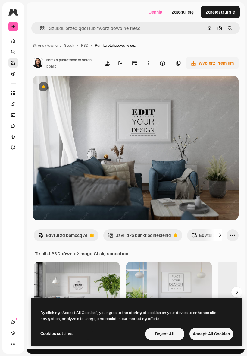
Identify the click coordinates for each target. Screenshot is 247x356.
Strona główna (45, 45)
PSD (84, 45)
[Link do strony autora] (38, 63)
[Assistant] (13, 147)
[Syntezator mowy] (13, 136)
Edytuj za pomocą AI (62, 237)
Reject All (164, 333)
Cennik (156, 12)
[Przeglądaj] (13, 73)
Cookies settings (56, 333)
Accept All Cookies (211, 333)
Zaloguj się (183, 12)
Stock (69, 45)
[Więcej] (13, 344)
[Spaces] (13, 104)
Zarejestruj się (220, 12)
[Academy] (13, 333)
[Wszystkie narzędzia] (13, 93)
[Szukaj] (13, 52)
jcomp (51, 66)
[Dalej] (219, 235)
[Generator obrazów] (13, 115)
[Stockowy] (13, 63)
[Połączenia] (13, 322)
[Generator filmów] (13, 126)
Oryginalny (74, 87)
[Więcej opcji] (148, 63)
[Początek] (13, 41)
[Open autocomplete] (40, 28)
